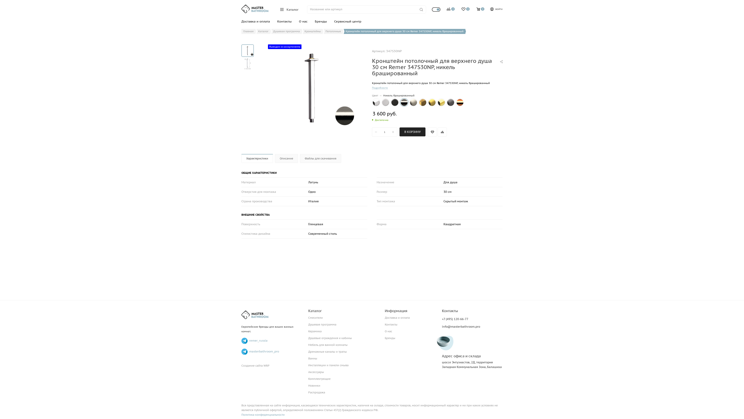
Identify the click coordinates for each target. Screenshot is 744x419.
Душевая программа (322, 324)
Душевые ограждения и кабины (330, 338)
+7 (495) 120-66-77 (455, 319)
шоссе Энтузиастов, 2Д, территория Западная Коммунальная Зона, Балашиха (472, 361)
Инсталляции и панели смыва (328, 365)
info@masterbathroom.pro (461, 326)
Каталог (315, 311)
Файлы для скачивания (320, 158)
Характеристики (257, 158)
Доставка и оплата (397, 317)
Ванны (312, 358)
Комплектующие (319, 379)
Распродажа (316, 392)
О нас (388, 331)
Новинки (314, 385)
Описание (286, 158)
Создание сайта (252, 365)
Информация (396, 311)
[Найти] (421, 9)
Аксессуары (316, 372)
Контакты (391, 324)
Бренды (390, 338)
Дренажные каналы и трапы (327, 351)
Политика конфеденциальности (263, 414)
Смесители (315, 317)
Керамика (315, 331)
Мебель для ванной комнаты (328, 345)
